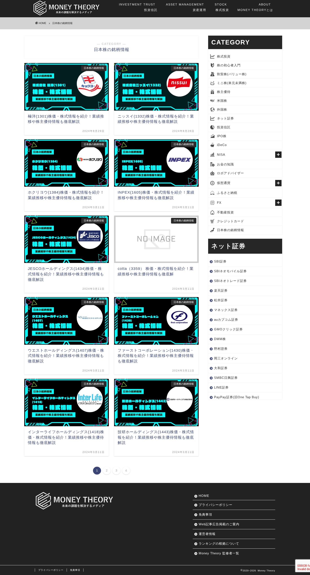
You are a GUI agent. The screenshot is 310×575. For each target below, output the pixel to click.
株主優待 (223, 92)
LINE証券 (221, 387)
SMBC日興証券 (226, 377)
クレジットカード (230, 221)
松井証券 (221, 300)
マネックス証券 (226, 310)
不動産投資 (225, 212)
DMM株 (220, 339)
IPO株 (221, 136)
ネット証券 (225, 118)
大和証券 (221, 368)
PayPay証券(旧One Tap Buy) (236, 397)
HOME (204, 495)
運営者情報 (207, 534)
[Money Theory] (66, 15)
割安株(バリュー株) (232, 74)
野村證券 (221, 348)
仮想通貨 (223, 183)
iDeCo (222, 145)
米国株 (222, 100)
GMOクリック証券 (228, 329)
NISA (221, 154)
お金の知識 (225, 164)
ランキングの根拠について (219, 543)
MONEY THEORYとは (255, 7)
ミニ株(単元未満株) (232, 83)
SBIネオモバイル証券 (230, 271)
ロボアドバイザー (230, 173)
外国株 (222, 109)
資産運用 (186, 7)
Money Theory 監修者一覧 (219, 553)
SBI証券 (220, 261)
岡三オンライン (226, 358)
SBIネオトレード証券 (230, 281)
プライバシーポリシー (215, 505)
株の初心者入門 (229, 65)
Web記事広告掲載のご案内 (219, 524)
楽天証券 (221, 290)
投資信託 (138, 7)
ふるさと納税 (227, 192)
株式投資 (222, 7)
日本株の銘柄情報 (230, 230)
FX (219, 202)
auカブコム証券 (226, 319)
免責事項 (205, 514)
